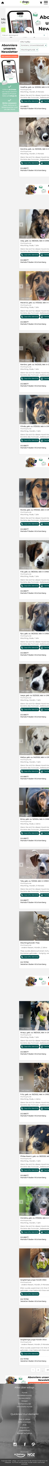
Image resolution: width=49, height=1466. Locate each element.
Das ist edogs (24, 1419)
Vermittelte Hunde (24, 1407)
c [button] (21, 71)
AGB (24, 1425)
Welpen (24, 1401)
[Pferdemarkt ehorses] (19, 1455)
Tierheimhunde (24, 1404)
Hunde (24, 1393)
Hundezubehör (24, 1398)
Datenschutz (24, 1430)
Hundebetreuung (24, 1395)
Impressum (24, 1428)
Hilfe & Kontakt (24, 1422)
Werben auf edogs (24, 1433)
